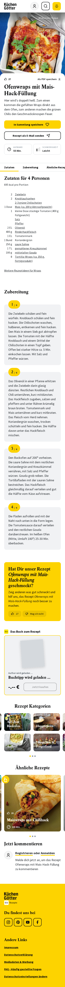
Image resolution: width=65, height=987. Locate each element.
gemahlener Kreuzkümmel (31, 248)
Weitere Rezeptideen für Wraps (22, 270)
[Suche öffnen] (45, 6)
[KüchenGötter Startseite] (10, 6)
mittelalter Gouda (26, 252)
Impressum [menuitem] (11, 947)
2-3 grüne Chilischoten (28, 202)
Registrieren (24, 853)
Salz (17, 219)
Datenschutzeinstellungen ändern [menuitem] (25, 976)
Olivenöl (20, 227)
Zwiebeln (20, 194)
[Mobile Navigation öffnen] (57, 6)
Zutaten (9, 167)
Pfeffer (19, 223)
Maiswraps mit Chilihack (28, 819)
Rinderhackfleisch (25, 231)
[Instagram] (8, 922)
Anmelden (48, 853)
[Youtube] (28, 922)
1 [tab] (30, 756)
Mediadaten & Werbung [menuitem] (18, 962)
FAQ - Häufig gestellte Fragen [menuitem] (22, 969)
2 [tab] (32, 756)
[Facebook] (37, 922)
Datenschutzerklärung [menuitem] (18, 954)
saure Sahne (22, 244)
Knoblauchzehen (25, 198)
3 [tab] (35, 756)
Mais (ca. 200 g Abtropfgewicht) (33, 207)
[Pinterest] (18, 922)
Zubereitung (30, 167)
